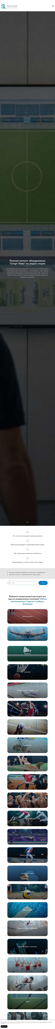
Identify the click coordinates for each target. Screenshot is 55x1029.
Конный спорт (27, 818)
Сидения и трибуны (35, 601)
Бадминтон (27, 653)
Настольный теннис (27, 873)
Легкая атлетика (27, 616)
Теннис (27, 1001)
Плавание (28, 633)
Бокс (27, 708)
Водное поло (27, 745)
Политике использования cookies (13, 1023)
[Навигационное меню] (53, 6)
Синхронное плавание (27, 965)
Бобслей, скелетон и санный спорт (27, 690)
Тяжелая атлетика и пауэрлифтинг (27, 1020)
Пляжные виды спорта (27, 891)
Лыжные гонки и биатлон (27, 855)
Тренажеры (27, 604)
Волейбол (27, 763)
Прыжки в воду (27, 910)
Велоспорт (27, 727)
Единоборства (27, 800)
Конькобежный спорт (27, 837)
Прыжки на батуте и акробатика (27, 928)
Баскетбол (27, 672)
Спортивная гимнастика (27, 983)
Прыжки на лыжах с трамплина (27, 946)
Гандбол (27, 782)
